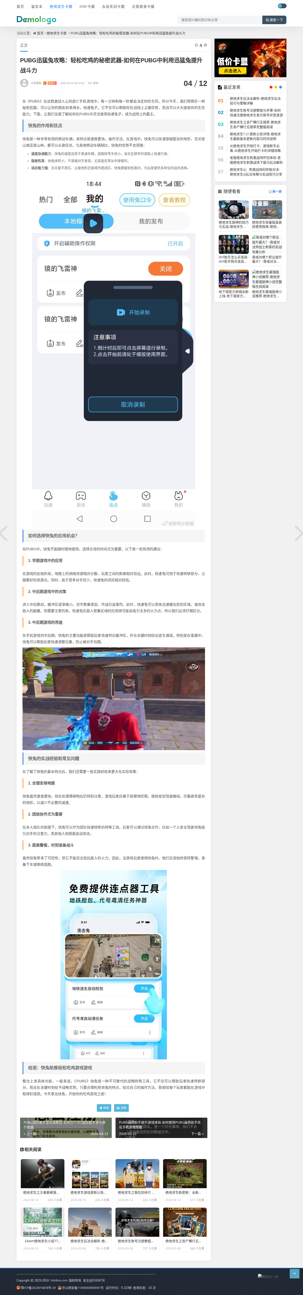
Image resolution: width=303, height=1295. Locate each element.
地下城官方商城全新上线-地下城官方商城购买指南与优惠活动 (234, 294)
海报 (123, 1108)
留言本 (37, 6)
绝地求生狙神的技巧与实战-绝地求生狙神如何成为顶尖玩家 (234, 224)
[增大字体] (205, 45)
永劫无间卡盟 (113, 6)
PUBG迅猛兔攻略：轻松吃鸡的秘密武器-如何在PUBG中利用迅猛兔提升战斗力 (128, 33)
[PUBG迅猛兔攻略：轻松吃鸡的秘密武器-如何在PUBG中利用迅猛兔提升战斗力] (113, 349)
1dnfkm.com (59, 1280)
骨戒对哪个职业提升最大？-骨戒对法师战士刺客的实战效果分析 (267, 259)
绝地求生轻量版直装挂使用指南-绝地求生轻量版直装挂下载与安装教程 (267, 224)
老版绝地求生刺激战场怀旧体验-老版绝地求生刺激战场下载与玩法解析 (256, 160)
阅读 (105, 1108)
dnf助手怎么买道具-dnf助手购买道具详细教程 (234, 259)
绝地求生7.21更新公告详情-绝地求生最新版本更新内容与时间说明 (255, 136)
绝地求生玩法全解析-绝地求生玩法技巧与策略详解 (255, 100)
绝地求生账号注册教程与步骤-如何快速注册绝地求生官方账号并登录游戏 (256, 115)
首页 (20, 6)
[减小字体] (196, 45)
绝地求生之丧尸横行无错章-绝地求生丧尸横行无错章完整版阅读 (255, 124)
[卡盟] (250, 57)
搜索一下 (276, 20)
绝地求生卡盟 (61, 6)
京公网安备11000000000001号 (83, 1288)
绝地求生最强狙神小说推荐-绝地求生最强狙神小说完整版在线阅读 (267, 294)
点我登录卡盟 (143, 6)
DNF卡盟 (87, 6)
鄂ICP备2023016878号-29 (38, 1288)
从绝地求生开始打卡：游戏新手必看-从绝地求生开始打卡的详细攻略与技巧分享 (255, 150)
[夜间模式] (282, 6)
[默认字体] (201, 45)
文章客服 (43, 83)
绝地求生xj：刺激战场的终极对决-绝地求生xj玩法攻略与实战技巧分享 (256, 171)
